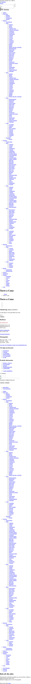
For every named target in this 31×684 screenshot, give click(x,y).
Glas (4, 287)
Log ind (5, 670)
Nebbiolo (11, 51)
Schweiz (11, 131)
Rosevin (5, 244)
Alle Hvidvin (9, 141)
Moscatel (11, 160)
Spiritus (5, 275)
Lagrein (11, 43)
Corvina (11, 38)
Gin (7, 279)
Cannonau (11, 31)
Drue (7, 23)
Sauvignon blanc (13, 175)
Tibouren (11, 260)
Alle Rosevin (9, 245)
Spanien (11, 132)
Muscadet (11, 161)
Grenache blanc (12, 157)
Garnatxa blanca (13, 153)
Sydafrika (11, 134)
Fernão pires (12, 152)
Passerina (11, 163)
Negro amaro (12, 52)
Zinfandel (11, 71)
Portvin (7, 19)
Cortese (11, 36)
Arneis (10, 147)
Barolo (10, 139)
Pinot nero (11, 55)
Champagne (9, 18)
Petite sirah (11, 54)
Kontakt (5, 669)
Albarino (11, 144)
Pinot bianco (12, 165)
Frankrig (11, 126)
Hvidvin (8, 16)
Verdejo (11, 181)
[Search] (14, 5)
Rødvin (8, 15)
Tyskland (11, 135)
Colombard (11, 151)
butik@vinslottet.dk (4, 330)
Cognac (8, 277)
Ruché (10, 60)
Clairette (11, 149)
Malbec (11, 44)
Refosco (11, 59)
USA (10, 136)
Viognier (11, 184)
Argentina (11, 124)
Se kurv (2, 382)
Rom (7, 281)
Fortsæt (7, 382)
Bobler (4, 268)
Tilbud (4, 12)
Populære (8, 138)
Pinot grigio (12, 168)
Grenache (11, 42)
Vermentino (12, 183)
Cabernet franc (12, 28)
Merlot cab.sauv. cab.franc (15, 47)
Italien (10, 127)
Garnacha (11, 40)
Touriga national (13, 70)
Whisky (8, 285)
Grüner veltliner (13, 159)
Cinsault (11, 35)
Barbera (11, 24)
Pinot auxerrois (12, 164)
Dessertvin (5, 273)
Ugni (10, 180)
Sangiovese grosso (13, 63)
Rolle (10, 173)
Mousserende (9, 271)
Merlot (10, 46)
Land (7, 123)
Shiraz (10, 64)
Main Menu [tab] (6, 387)
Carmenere (11, 32)
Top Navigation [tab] (6, 388)
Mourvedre (11, 50)
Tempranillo (12, 67)
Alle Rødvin (9, 22)
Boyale (10, 27)
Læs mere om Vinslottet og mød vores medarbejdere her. (13, 345)
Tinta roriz (11, 68)
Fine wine (5, 14)
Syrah (10, 66)
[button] (1, 3)
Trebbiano (11, 179)
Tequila (8, 283)
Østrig (10, 243)
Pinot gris (11, 169)
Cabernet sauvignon (14, 30)
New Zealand (12, 128)
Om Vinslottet (6, 668)
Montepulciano (12, 48)
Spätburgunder (12, 177)
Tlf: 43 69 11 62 (4, 322)
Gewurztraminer (13, 155)
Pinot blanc (11, 167)
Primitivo (11, 58)
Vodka (7, 284)
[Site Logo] (3, 2)
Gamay (10, 39)
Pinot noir (11, 56)
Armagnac (8, 276)
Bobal (10, 26)
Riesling (11, 172)
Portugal (11, 130)
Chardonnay (12, 34)
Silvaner (11, 176)
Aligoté (11, 145)
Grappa (8, 280)
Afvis (9, 683)
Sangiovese (11, 62)
